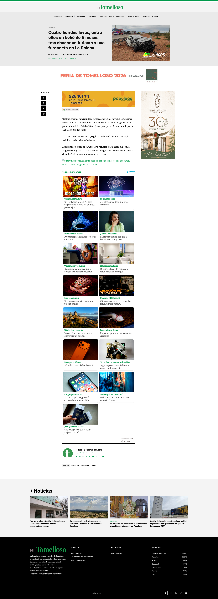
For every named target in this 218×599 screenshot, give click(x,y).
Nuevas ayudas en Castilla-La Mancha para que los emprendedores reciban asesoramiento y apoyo (47, 523)
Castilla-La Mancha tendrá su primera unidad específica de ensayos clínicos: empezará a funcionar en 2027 (168, 523)
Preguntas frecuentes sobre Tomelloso (46, 574)
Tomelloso (113, 521)
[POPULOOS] (98, 106)
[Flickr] (80, 456)
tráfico (93, 465)
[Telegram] (93, 456)
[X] (43, 103)
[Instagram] (83, 456)
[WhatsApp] (43, 114)
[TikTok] (181, 593)
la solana (85, 465)
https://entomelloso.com (84, 453)
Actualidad (51, 28)
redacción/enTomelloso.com (75, 55)
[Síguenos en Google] (70, 113)
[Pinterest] (43, 108)
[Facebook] (43, 98)
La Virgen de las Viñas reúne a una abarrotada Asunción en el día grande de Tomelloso (128, 524)
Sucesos (72, 58)
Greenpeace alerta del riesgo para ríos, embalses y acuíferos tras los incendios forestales (86, 523)
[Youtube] (103, 456)
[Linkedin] (86, 456)
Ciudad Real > (63, 58)
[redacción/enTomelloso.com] (67, 453)
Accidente (75, 465)
